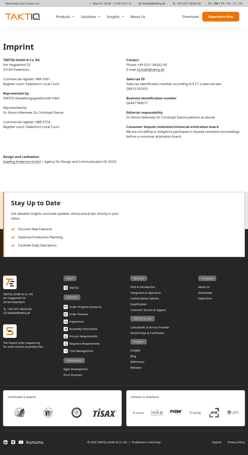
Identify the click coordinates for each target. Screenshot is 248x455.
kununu (34, 442)
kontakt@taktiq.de (153, 3)
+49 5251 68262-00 (188, 3)
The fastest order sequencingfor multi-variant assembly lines (23, 344)
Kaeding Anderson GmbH (22, 161)
